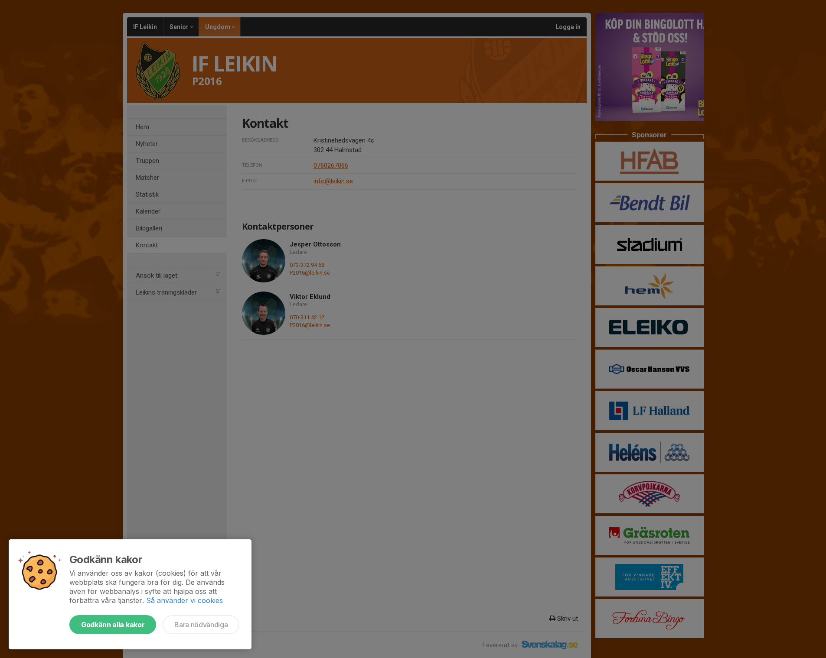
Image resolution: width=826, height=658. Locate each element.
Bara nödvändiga (201, 624)
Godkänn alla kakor (112, 624)
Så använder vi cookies (184, 600)
